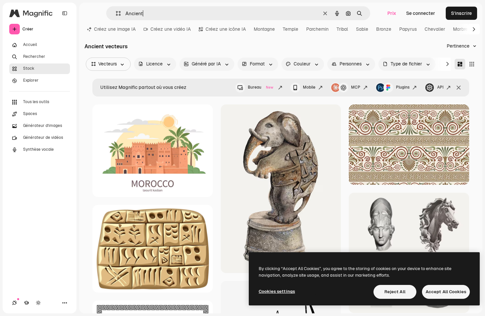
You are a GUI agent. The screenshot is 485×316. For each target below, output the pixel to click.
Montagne (264, 29)
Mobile (309, 87)
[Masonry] (460, 64)
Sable (362, 29)
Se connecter (420, 13)
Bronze (383, 29)
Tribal (342, 29)
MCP (355, 87)
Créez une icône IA (226, 29)
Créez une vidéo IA (170, 29)
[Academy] (26, 302)
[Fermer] (458, 87)
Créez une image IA (115, 29)
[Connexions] (14, 302)
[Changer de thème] (38, 302)
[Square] (472, 64)
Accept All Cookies (446, 292)
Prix (391, 13)
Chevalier (435, 29)
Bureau (260, 87)
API (440, 87)
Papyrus (408, 29)
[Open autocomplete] (116, 13)
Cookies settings (277, 291)
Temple (290, 29)
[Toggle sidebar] (64, 13)
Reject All (394, 292)
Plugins (402, 87)
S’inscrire (461, 13)
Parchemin (317, 29)
